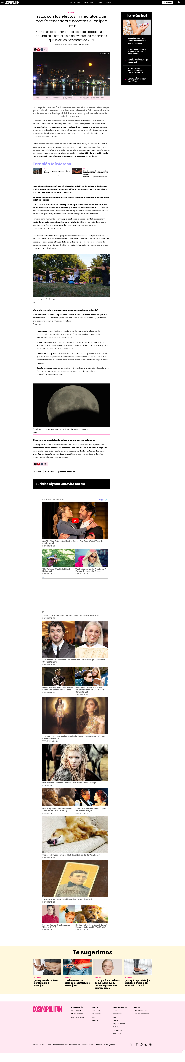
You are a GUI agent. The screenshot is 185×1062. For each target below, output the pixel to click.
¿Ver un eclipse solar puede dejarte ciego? (57, 172)
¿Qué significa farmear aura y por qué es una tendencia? (137, 80)
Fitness (100, 2)
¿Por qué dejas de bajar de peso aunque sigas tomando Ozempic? (137, 983)
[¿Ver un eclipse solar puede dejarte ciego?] (37, 171)
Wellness (71, 12)
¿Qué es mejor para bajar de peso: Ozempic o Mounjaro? (77, 983)
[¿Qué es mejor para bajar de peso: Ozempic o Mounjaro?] (77, 967)
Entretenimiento (75, 2)
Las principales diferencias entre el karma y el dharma (135, 70)
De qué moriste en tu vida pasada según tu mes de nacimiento (138, 61)
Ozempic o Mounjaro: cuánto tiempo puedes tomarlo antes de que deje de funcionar (137, 41)
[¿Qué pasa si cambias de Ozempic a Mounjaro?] (47, 967)
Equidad (108, 2)
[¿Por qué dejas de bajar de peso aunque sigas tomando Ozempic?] (138, 967)
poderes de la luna (66, 471)
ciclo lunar (49, 471)
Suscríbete (168, 2)
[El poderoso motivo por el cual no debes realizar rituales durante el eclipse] (77, 171)
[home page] (12, 2)
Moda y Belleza (89, 2)
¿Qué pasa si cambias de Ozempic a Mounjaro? (46, 983)
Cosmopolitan (58, 175)
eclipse (37, 471)
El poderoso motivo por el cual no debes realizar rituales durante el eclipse (95, 172)
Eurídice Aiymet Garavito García (78, 45)
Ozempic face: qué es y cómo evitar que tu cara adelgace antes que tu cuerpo (107, 984)
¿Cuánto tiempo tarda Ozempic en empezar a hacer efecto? (137, 51)
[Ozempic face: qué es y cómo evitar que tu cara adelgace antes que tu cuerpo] (107, 967)
